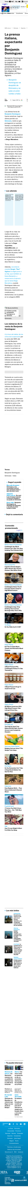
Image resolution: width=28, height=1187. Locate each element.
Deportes (23, 28)
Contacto (20, 1152)
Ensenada (20, 1133)
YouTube (21, 1124)
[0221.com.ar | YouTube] (19, 1)
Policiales (17, 1128)
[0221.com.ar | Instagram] (10, 1)
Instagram (9, 1124)
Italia (14, 476)
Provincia (18, 1131)
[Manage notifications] (24, 1177)
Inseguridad (18, 1)
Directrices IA (9, 1152)
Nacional (7, 1133)
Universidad (10, 13)
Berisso (14, 1133)
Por (6, 100)
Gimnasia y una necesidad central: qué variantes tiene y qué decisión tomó (13, 488)
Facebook (13, 1124)
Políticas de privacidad (14, 1149)
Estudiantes (19, 13)
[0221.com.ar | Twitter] (16, 1)
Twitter (17, 1124)
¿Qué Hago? (17, 1138)
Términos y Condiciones (14, 1147)
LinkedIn (24, 1124)
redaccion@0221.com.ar (14, 1166)
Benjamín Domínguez (12, 114)
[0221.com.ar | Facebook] (13, 1)
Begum (12, 1141)
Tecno (16, 1141)
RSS (15, 1152)
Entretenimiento (14, 1143)
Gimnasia (16, 28)
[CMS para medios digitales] (19, 1180)
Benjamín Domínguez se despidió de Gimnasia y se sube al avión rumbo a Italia (14, 505)
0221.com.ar (8, 28)
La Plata (10, 1128)
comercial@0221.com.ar (14, 1167)
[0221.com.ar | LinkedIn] (22, 1)
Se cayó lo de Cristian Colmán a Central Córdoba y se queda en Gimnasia (14, 497)
